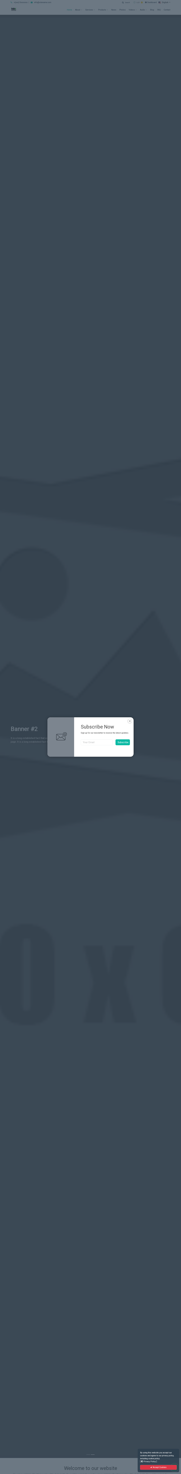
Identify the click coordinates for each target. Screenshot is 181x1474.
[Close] (129, 721)
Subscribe (123, 742)
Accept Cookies (159, 1467)
